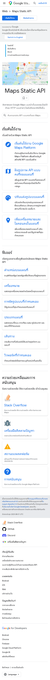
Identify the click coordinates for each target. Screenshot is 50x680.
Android (5, 581)
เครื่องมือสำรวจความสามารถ (12, 561)
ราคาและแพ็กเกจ (8, 605)
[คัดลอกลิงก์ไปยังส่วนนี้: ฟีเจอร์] (15, 252)
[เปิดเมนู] (4, 3)
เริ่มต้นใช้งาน (10, 18)
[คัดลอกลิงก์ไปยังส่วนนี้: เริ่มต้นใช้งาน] (24, 129)
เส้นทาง (9, 336)
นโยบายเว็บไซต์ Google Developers (16, 507)
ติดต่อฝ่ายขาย (28, 18)
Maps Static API (21, 11)
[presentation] (25, 129)
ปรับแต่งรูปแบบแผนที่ (29, 197)
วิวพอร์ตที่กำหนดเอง (17, 355)
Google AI (6, 652)
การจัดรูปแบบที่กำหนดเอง (21, 302)
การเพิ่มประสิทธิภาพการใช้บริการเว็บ (15, 569)
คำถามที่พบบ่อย (8, 556)
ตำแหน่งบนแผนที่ (16, 270)
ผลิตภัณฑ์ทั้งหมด (8, 656)
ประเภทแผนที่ (13, 317)
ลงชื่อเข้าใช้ (42, 3)
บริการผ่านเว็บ (7, 594)
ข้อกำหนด (5, 667)
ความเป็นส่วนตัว (18, 667)
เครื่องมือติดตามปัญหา (19, 431)
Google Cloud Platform (11, 648)
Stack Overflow (15, 405)
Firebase (5, 644)
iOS (3, 585)
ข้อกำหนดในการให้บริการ (11, 618)
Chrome (5, 639)
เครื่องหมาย (12, 286)
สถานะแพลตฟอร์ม (16, 454)
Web (5, 11)
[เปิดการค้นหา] (34, 3)
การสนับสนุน (12, 479)
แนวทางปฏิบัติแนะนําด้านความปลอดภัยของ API (19, 565)
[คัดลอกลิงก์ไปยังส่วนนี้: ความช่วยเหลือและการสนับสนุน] (19, 382)
